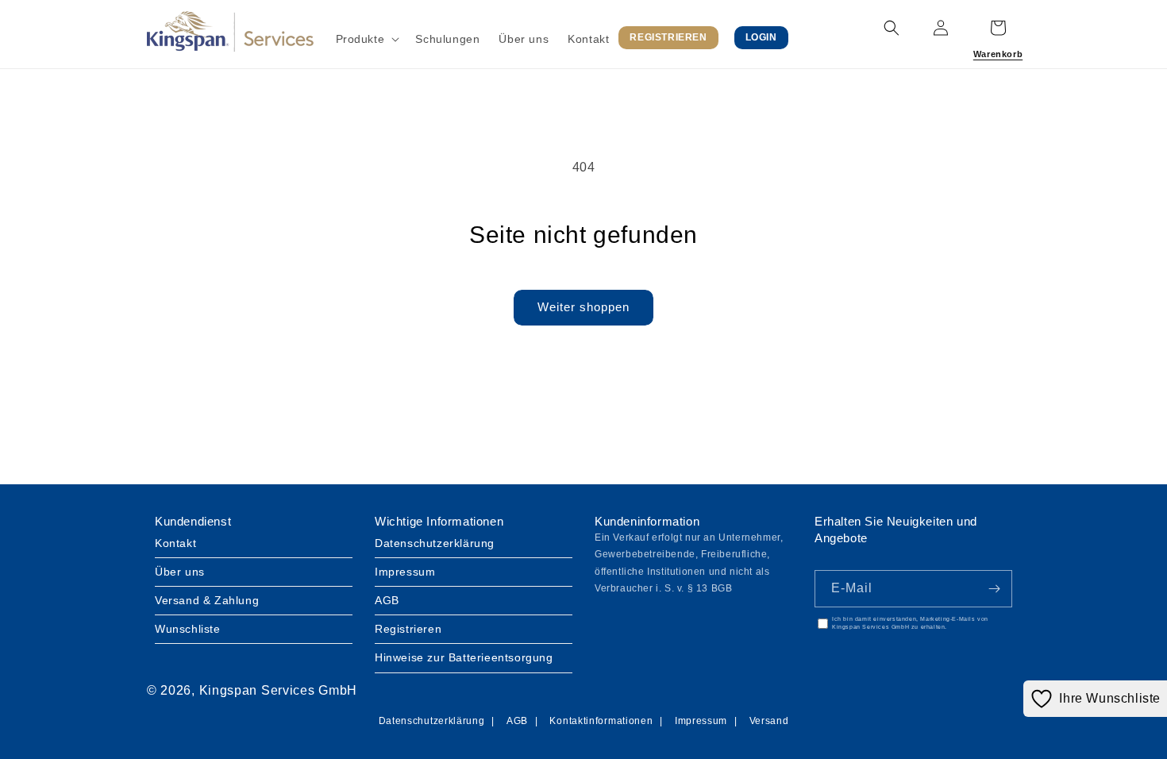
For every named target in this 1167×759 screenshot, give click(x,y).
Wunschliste (188, 628)
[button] (366, 39)
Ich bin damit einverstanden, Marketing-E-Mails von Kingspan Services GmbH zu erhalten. (910, 623)
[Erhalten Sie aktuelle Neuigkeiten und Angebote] (993, 588)
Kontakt (175, 543)
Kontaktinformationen (601, 720)
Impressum (405, 571)
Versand (769, 720)
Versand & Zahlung (207, 600)
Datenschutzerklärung (435, 543)
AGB (387, 600)
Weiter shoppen (583, 307)
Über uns (180, 571)
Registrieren (408, 628)
